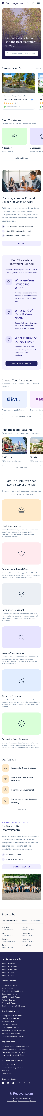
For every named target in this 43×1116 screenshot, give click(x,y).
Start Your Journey (20, 363)
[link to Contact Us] (3, 1083)
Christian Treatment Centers (13, 1036)
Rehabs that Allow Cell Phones (13, 1006)
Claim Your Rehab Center (11, 1065)
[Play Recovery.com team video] (21, 181)
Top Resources (8, 1042)
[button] (38, 3)
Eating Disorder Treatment (12, 1016)
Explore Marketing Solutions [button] (21, 867)
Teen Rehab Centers (9, 1025)
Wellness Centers (8, 1000)
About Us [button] (21, 243)
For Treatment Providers (12, 1060)
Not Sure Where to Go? (12, 959)
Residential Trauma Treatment (13, 1031)
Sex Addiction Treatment (11, 1034)
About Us (5, 1071)
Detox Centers (7, 988)
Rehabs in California (9, 967)
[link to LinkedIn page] (8, 1083)
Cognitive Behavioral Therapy (13, 991)
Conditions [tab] (35, 921)
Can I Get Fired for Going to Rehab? (15, 1046)
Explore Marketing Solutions (13, 1068)
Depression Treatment (10, 1019)
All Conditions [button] (21, 158)
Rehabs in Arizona (8, 975)
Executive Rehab (8, 1022)
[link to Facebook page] (29, 1083)
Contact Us (6, 1074)
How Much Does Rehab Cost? (13, 1055)
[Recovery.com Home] (12, 3)
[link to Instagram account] (24, 1083)
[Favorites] (33, 3)
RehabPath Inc (26, 1099)
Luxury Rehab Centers (10, 985)
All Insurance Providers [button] (21, 416)
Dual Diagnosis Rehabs (10, 1028)
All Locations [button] (21, 467)
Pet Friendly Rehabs (9, 1003)
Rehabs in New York (9, 970)
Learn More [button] (21, 810)
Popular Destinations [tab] (10, 921)
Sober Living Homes (9, 994)
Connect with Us (9, 1079)
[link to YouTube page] (13, 1083)
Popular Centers (9, 981)
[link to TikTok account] (19, 1083)
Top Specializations (10, 1011)
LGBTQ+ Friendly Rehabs (11, 997)
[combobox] (21, 53)
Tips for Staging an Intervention (14, 1052)
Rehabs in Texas (8, 973)
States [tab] (25, 921)
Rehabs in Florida (8, 964)
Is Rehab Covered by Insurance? (14, 1049)
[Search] (28, 3)
